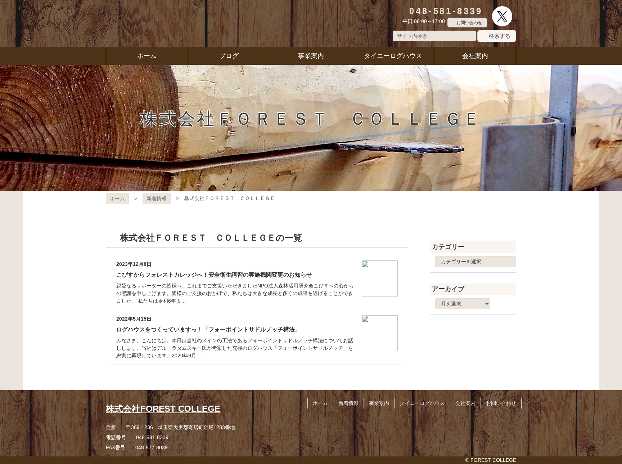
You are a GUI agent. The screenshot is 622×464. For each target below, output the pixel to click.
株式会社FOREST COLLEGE (163, 409)
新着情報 (157, 198)
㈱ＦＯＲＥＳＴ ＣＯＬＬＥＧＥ (138, 23)
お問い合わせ (469, 22)
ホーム (117, 198)
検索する (499, 36)
